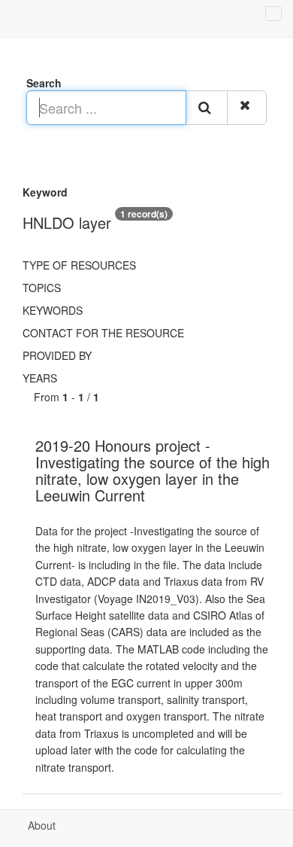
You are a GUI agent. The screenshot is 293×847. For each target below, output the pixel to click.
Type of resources (79, 265)
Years (40, 377)
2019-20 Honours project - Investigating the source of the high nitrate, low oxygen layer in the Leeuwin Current (152, 470)
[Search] (207, 107)
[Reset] (247, 107)
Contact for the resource (103, 332)
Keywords (53, 310)
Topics (42, 287)
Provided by (57, 355)
